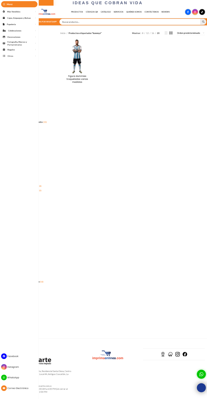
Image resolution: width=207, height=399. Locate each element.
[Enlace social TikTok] (202, 12)
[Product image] (77, 56)
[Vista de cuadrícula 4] (170, 33)
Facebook (12, 356)
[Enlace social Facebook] (188, 12)
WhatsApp (13, 377)
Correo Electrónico (17, 388)
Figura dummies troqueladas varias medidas (77, 79)
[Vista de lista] (166, 33)
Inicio (62, 33)
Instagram (13, 366)
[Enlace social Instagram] (195, 12)
